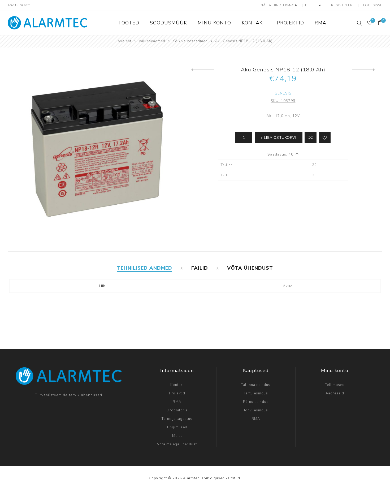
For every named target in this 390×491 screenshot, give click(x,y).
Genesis (283, 93)
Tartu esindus (256, 393)
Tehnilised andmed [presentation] (144, 268)
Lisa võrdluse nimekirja (311, 137)
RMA (177, 401)
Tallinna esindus (255, 384)
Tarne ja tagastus (177, 418)
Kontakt (177, 384)
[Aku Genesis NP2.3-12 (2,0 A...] (363, 69)
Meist (177, 435)
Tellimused (335, 384)
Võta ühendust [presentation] (250, 268)
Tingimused (177, 427)
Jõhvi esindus (256, 410)
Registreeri (342, 5)
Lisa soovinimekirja (325, 137)
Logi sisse (372, 5)
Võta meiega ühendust (177, 444)
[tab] (144, 268)
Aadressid (335, 393)
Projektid (177, 393)
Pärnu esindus (255, 401)
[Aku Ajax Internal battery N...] (202, 69)
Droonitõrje (177, 410)
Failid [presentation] (199, 268)
